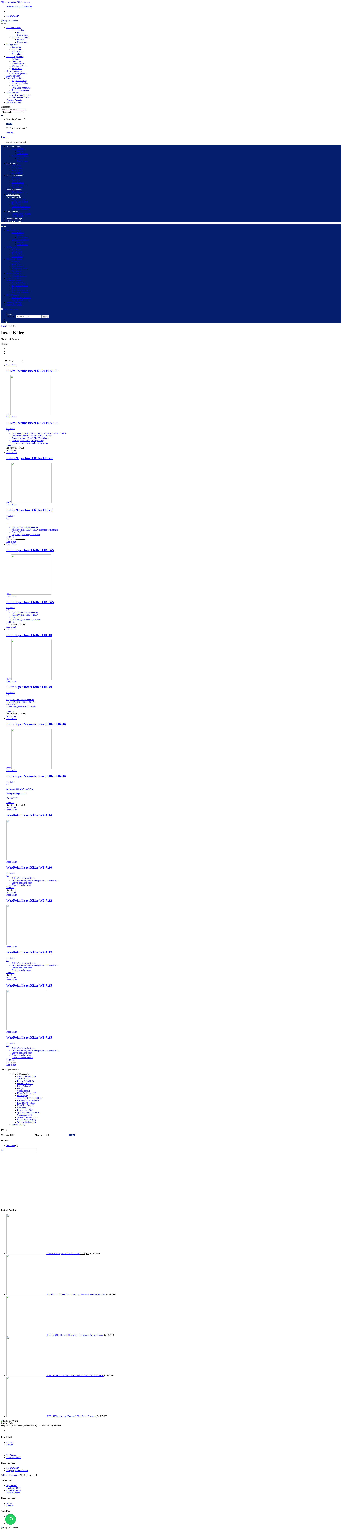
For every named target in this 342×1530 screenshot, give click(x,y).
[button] (10, 1519)
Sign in (9, 124)
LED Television (13, 76)
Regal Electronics (10, 1475)
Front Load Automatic (21, 88)
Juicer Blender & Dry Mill (29, 1098)
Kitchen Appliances (14, 56)
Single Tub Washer (20, 83)
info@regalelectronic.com (17, 1470)
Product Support (13, 1493)
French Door (17, 54)
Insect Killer (11, 365)
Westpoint (10, 1145)
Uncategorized (24, 1115)
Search (9, 314)
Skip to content (23, 2)
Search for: (5, 107)
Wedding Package (14, 100)
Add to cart (11, 450)
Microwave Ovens (19, 66)
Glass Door (23, 1091)
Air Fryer (16, 59)
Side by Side (17, 52)
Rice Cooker (17, 68)
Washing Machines (14, 78)
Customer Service (13, 1490)
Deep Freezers (12, 92)
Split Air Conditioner (20, 37)
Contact (9, 1442)
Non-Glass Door (25, 1105)
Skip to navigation (8, 2)
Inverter (20, 32)
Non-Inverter (22, 35)
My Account (11, 1455)
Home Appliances (14, 71)
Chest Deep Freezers (20, 97)
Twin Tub (16, 85)
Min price (5, 1135)
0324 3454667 (12, 16)
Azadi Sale (23, 1079)
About (9, 1503)
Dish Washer (24, 1086)
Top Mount (16, 47)
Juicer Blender (18, 64)
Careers (9, 1445)
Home (3, 326)
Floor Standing (18, 30)
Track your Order (13, 1457)
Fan (20, 1088)
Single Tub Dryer (19, 80)
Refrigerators (11, 44)
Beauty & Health (25, 1081)
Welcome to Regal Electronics (19, 7)
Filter (72, 1135)
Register (9, 133)
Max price (39, 1135)
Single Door (17, 49)
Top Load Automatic (20, 90)
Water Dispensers (19, 73)
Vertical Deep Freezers (21, 95)
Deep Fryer (16, 61)
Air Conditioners (13, 27)
